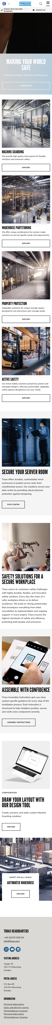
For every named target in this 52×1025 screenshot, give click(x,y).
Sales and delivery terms (16, 1007)
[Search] (41, 4)
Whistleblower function (16, 1011)
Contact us (40, 10)
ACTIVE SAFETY (10, 379)
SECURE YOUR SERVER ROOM (25, 471)
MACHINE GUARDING (13, 151)
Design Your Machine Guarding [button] (13, 10)
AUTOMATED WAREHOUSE (20, 882)
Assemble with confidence (26, 689)
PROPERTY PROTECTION (14, 303)
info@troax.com (12, 941)
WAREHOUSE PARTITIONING (16, 227)
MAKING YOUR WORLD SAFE (26, 64)
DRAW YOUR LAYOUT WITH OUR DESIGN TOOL (23, 802)
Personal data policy (14, 1004)
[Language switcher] (5, 4)
